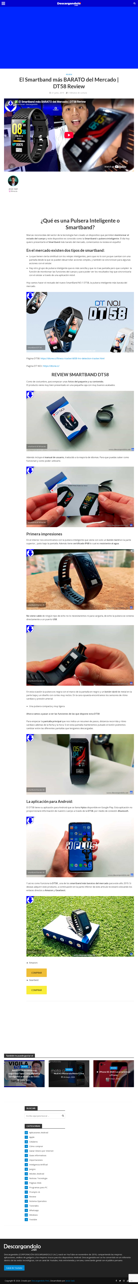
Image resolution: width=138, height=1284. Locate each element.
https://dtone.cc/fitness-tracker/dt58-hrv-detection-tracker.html (72, 358)
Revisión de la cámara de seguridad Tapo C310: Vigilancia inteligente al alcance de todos (24, 1073)
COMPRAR (36, 972)
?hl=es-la (14, 191)
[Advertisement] (69, 15)
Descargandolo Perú (40, 1280)
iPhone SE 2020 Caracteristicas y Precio (114, 1073)
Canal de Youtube (14, 1268)
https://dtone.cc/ (51, 365)
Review (69, 74)
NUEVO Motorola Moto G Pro (69, 1073)
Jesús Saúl (13, 189)
